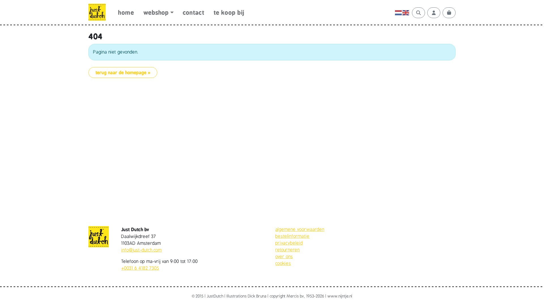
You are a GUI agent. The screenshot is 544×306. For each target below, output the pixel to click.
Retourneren (287, 249)
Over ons (284, 256)
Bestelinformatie (292, 236)
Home (126, 12)
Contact (194, 12)
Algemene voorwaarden (299, 229)
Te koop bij (229, 12)
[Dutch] (398, 12)
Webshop (156, 12)
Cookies (283, 263)
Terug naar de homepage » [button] (122, 72)
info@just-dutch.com (141, 250)
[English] (406, 12)
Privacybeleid (289, 243)
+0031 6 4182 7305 (140, 268)
